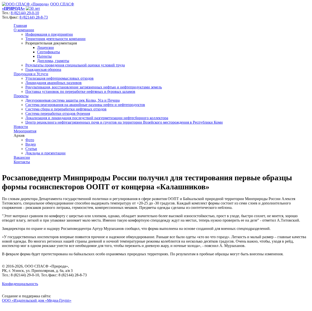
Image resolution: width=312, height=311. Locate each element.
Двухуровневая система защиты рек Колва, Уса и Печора (72, 100)
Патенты (44, 56)
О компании (24, 30)
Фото (29, 140)
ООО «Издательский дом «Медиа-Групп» (36, 300)
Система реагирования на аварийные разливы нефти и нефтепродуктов (85, 105)
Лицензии (45, 47)
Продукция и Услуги (31, 74)
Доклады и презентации (45, 153)
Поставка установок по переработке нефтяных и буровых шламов (80, 91)
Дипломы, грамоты (53, 61)
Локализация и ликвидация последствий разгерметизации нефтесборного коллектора (96, 118)
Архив (19, 135)
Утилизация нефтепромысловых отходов (59, 78)
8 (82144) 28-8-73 (34, 17)
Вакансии (22, 157)
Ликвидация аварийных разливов (53, 83)
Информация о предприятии (49, 34)
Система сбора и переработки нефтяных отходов (66, 109)
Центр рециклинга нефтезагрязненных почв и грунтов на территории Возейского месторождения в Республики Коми (124, 122)
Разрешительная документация (51, 43)
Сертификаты (48, 52)
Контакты (22, 162)
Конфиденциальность (20, 284)
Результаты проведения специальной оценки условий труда (75, 65)
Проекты (21, 96)
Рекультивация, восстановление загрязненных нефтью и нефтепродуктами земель (93, 87)
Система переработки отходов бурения (57, 113)
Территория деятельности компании (55, 39)
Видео (30, 144)
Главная (20, 25)
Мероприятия (25, 131)
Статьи (31, 149)
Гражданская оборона (43, 69)
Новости (21, 127)
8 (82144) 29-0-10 (25, 13)
